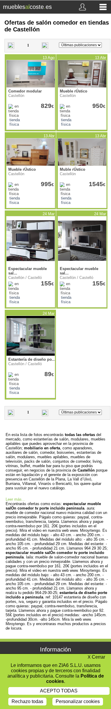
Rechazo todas (27, 701)
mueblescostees (27, 7)
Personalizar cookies (78, 701)
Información (55, 649)
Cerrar (96, 657)
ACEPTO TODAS (59, 690)
